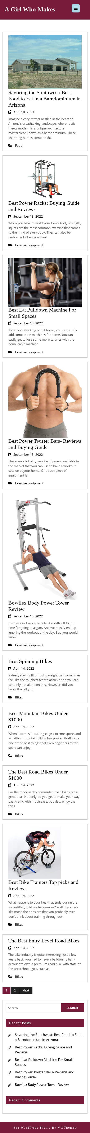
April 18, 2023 (23, 112)
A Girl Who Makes (30, 9)
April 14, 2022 (23, 668)
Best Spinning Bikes (30, 661)
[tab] (76, 8)
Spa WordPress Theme (32, 1127)
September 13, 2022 (28, 216)
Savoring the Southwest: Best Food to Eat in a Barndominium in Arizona (44, 99)
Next (25, 990)
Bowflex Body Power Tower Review (42, 1084)
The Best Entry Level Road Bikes (43, 940)
